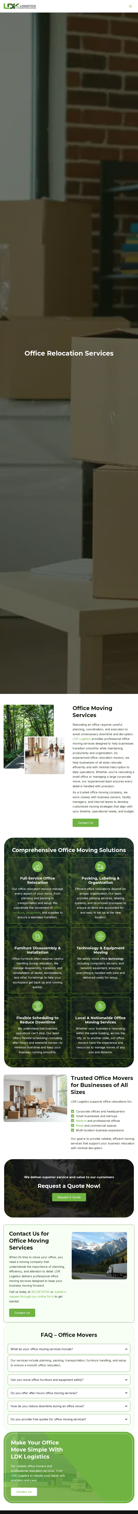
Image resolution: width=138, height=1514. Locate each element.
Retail (79, 1125)
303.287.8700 (40, 1292)
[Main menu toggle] (130, 6)
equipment (33, 912)
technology (116, 958)
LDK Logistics (82, 739)
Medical (81, 1121)
